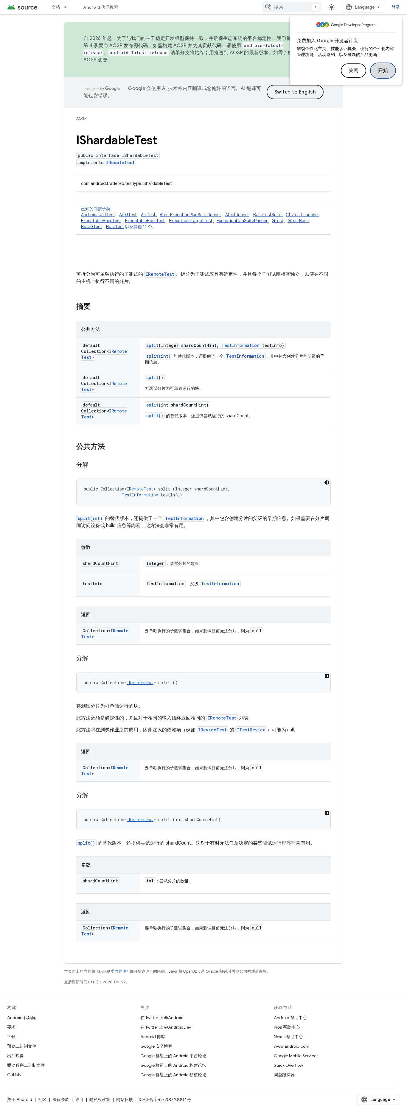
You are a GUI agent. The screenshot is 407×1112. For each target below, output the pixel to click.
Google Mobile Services (296, 1055)
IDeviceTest (212, 730)
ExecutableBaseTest (101, 220)
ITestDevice (251, 730)
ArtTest (148, 214)
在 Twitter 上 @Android (162, 1017)
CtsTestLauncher (302, 214)
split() (154, 415)
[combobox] (291, 7)
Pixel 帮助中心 (287, 1027)
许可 (79, 1099)
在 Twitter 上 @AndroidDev (165, 1027)
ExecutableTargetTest (190, 220)
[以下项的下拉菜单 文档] (68, 7)
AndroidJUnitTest (98, 214)
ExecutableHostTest (145, 220)
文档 (56, 7)
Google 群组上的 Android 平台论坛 (173, 1055)
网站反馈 (124, 1099)
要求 (11, 1027)
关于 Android (19, 1099)
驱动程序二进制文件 (26, 1065)
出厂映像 (15, 1055)
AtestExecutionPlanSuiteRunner (190, 214)
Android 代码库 (21, 1017)
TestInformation (240, 345)
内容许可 (122, 971)
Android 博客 (152, 1036)
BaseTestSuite (267, 214)
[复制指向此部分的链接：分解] (94, 465)
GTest (277, 220)
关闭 (353, 71)
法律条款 (60, 1099)
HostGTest (91, 226)
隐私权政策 (99, 1099)
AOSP (81, 118)
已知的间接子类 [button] (202, 217)
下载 (11, 1036)
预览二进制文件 (21, 1046)
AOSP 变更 (95, 60)
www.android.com (291, 1046)
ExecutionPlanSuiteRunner (242, 220)
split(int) (158, 356)
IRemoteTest (120, 162)
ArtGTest (128, 214)
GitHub (14, 1074)
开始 (383, 71)
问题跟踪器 (284, 1074)
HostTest (115, 226)
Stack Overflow (288, 1065)
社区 (42, 1099)
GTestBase (298, 220)
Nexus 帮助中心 (288, 1036)
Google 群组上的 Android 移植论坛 (173, 1074)
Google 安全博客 (156, 1046)
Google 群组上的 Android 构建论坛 (173, 1065)
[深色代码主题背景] (326, 482)
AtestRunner (237, 214)
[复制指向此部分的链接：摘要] (96, 307)
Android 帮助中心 (290, 1017)
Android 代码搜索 (100, 7)
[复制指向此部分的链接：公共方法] (111, 447)
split (152, 345)
